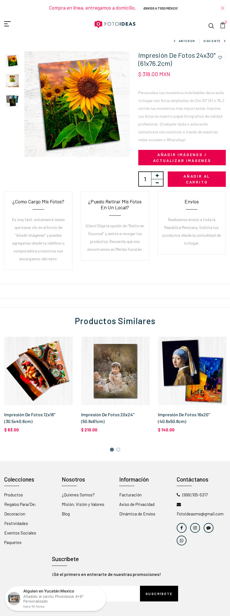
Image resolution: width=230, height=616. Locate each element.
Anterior (187, 41)
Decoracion (14, 513)
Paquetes (13, 542)
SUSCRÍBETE (159, 594)
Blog (66, 513)
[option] (12, 61)
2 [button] (119, 451)
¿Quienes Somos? (78, 494)
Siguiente (212, 41)
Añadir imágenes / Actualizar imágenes (182, 157)
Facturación (130, 494)
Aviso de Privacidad (137, 504)
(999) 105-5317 (195, 494)
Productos (13, 494)
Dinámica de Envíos (137, 513)
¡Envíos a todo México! (160, 8)
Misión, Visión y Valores (83, 504)
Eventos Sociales (20, 532)
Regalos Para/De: (20, 504)
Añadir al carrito (196, 179)
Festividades (16, 523)
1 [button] (112, 451)
